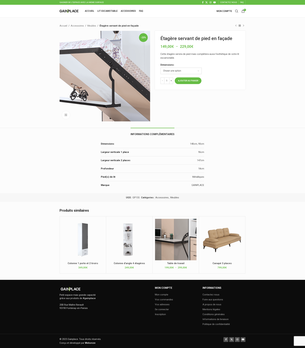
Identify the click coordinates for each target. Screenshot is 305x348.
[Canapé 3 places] (222, 239)
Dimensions (167, 64)
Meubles (91, 25)
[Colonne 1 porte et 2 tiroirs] (83, 239)
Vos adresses (162, 304)
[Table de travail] (176, 239)
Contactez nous (211, 294)
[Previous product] (236, 26)
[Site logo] (69, 10)
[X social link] (206, 2)
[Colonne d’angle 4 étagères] (129, 239)
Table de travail (175, 263)
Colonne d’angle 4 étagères (129, 263)
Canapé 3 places (222, 263)
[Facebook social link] (202, 2)
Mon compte (161, 294)
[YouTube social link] (214, 2)
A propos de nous (212, 304)
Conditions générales (214, 314)
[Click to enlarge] (66, 115)
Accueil (63, 25)
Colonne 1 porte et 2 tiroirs (83, 263)
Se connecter (162, 309)
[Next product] (243, 26)
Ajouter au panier (188, 80)
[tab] (152, 132)
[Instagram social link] (210, 2)
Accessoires (77, 25)
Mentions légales (211, 309)
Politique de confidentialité (216, 324)
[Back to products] (240, 26)
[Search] (237, 11)
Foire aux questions (213, 299)
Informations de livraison (216, 319)
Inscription (160, 314)
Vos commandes (164, 299)
